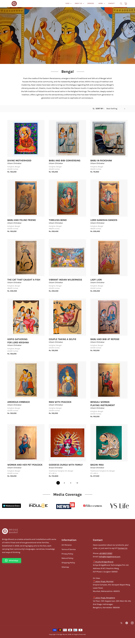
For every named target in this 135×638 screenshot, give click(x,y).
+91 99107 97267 (105, 553)
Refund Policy (67, 558)
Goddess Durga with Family (66, 464)
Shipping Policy (68, 562)
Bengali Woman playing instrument (102, 404)
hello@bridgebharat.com (109, 556)
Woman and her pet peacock (24, 464)
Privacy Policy (67, 554)
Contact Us (122, 548)
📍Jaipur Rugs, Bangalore (104, 598)
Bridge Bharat (62, 634)
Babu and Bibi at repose (104, 339)
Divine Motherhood (19, 160)
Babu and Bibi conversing (64, 160)
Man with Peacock (60, 402)
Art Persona (67, 545)
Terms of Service (69, 549)
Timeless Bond (58, 220)
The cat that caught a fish (23, 279)
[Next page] (76, 483)
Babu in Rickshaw (101, 160)
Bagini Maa (97, 464)
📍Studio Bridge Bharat (103, 562)
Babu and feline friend (21, 220)
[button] (67, 3)
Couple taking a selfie (62, 339)
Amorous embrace (18, 402)
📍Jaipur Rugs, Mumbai (103, 581)
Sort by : (100, 108)
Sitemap (65, 567)
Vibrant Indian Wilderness (65, 279)
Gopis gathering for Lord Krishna (18, 341)
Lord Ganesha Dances (103, 220)
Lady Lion (96, 279)
